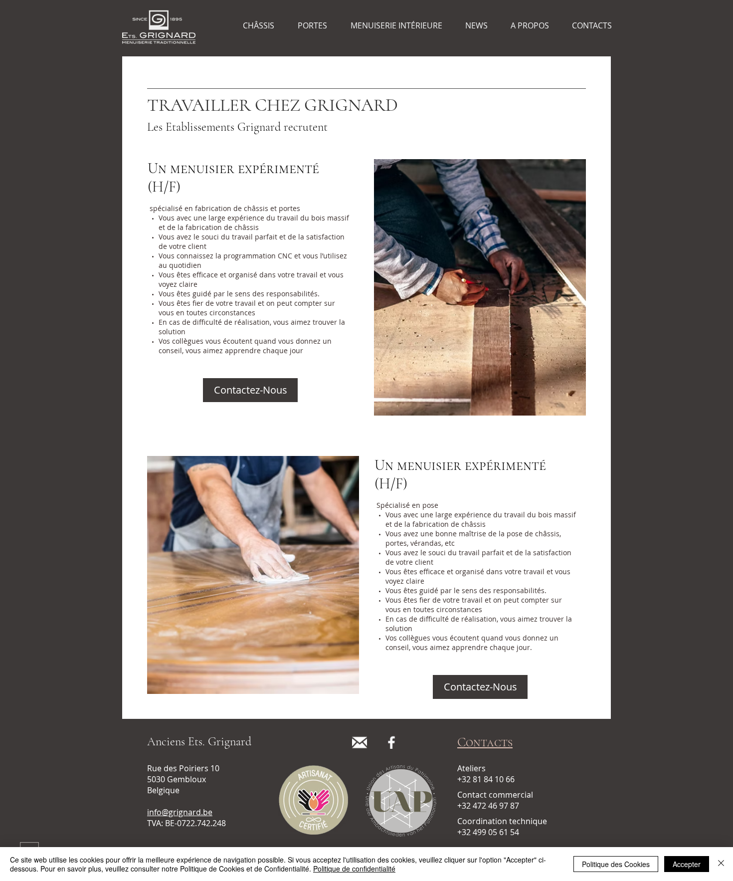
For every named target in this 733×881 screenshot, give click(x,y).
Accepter (687, 864)
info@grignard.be (179, 812)
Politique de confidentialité (354, 869)
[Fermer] (721, 864)
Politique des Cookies (616, 864)
